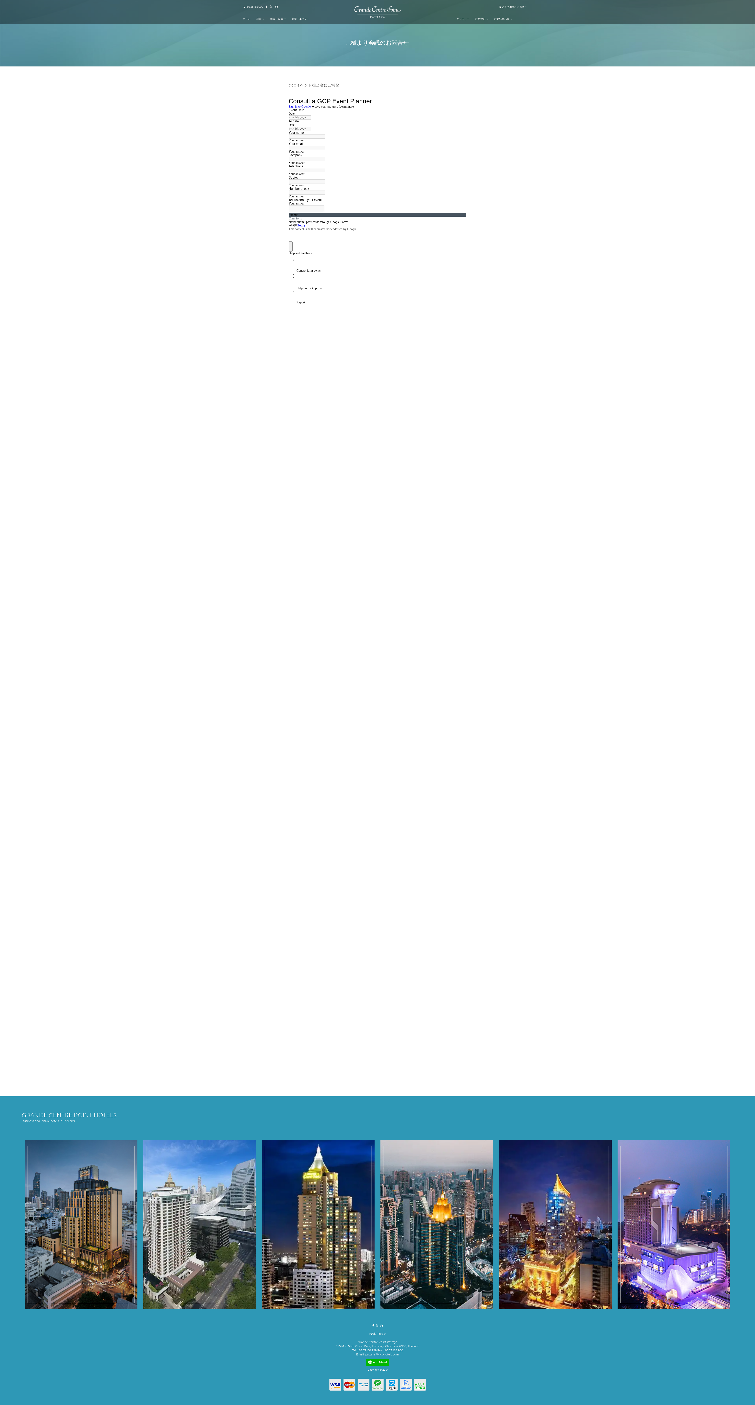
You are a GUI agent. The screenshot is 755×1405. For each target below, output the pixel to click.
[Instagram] (277, 7)
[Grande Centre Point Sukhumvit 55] (555, 1224)
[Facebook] (268, 7)
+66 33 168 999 (254, 7)
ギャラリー (463, 19)
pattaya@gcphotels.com (382, 1354)
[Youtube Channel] (272, 7)
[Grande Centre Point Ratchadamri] (318, 1224)
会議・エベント (300, 19)
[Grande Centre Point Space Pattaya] (674, 1224)
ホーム (246, 19)
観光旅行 (480, 19)
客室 (259, 19)
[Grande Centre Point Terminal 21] (436, 1224)
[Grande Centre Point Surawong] (81, 1224)
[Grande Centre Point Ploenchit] (199, 1224)
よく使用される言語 (513, 7)
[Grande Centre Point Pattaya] (377, 12)
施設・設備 (277, 19)
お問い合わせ (502, 19)
